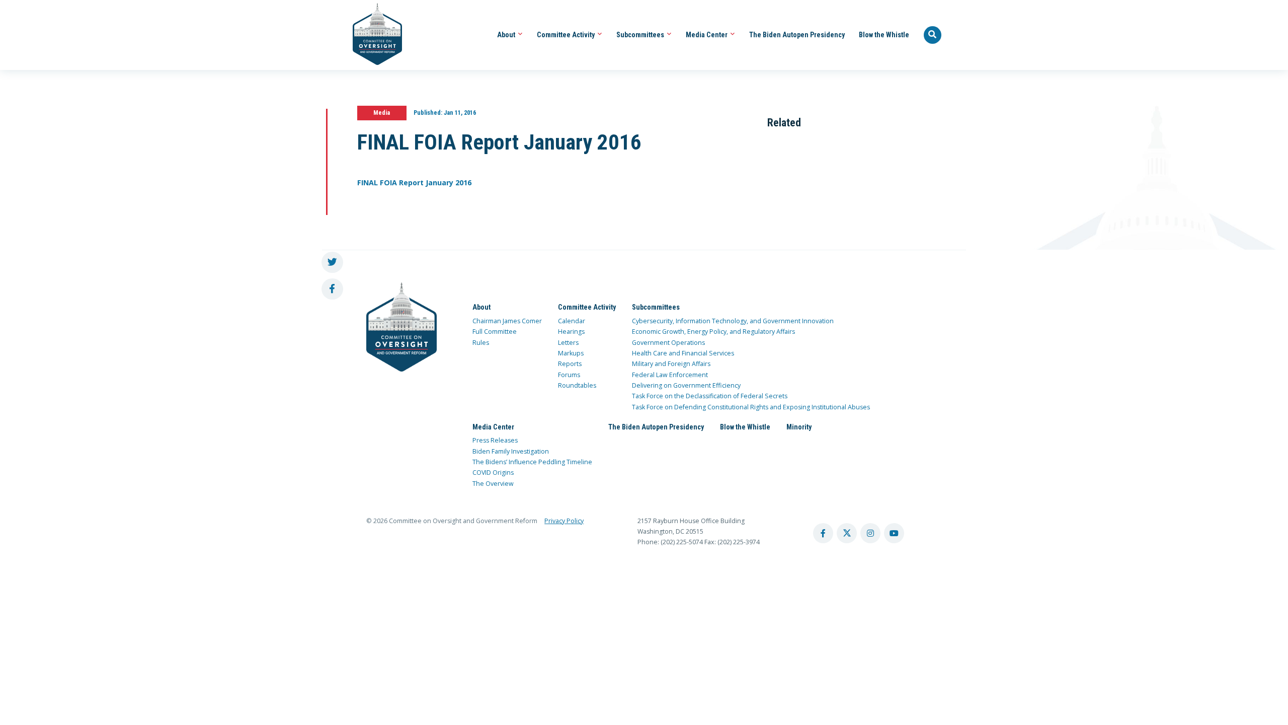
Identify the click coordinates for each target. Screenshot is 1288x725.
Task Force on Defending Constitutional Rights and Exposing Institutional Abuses (751, 407)
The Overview (493, 483)
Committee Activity (566, 35)
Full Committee (494, 331)
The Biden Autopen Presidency (797, 35)
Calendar (571, 321)
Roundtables (577, 385)
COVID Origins (493, 472)
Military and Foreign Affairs (671, 363)
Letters (568, 342)
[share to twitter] (332, 262)
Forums (569, 375)
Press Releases (495, 440)
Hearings (571, 331)
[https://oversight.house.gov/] (372, 35)
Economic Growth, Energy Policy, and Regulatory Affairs (713, 331)
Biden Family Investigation (510, 451)
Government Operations (668, 342)
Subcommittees (641, 35)
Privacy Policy (564, 521)
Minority (799, 427)
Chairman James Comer (507, 321)
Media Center (707, 35)
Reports (570, 363)
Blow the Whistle (884, 35)
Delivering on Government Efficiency (686, 385)
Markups (571, 353)
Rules (480, 342)
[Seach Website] (933, 35)
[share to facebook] (332, 289)
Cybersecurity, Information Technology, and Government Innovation (733, 321)
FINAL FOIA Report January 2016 (414, 182)
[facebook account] (823, 533)
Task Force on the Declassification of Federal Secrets (709, 396)
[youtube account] (894, 533)
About (507, 35)
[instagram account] (870, 533)
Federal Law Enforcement (670, 375)
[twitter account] (847, 533)
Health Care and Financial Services (683, 353)
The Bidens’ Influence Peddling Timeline (532, 462)
